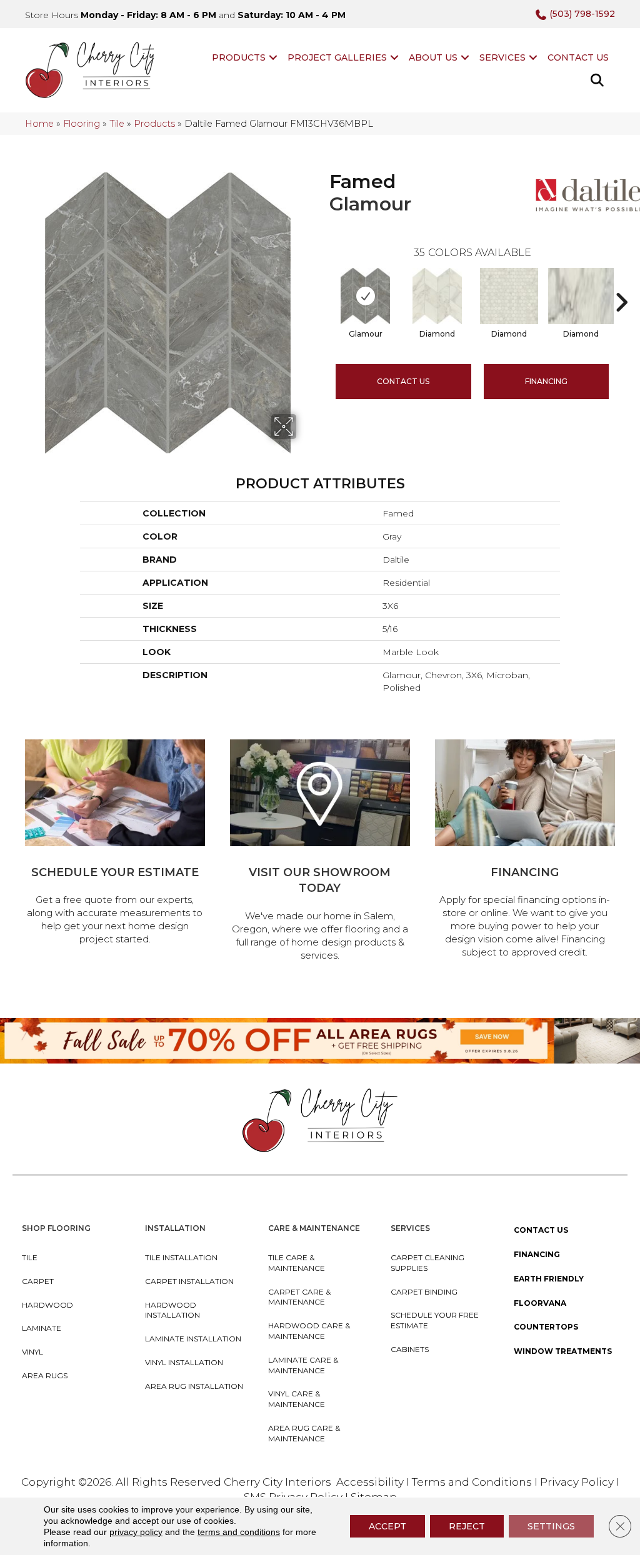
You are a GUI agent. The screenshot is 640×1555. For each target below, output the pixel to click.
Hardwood (47, 1305)
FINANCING (546, 381)
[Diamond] (436, 296)
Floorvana (540, 1303)
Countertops (546, 1326)
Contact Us (578, 57)
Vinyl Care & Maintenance (296, 1399)
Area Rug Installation (194, 1386)
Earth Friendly (549, 1278)
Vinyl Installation (184, 1362)
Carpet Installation (189, 1281)
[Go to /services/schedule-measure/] (115, 844)
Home (39, 123)
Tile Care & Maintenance (296, 1263)
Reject (467, 1526)
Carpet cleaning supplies (427, 1263)
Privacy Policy (578, 1482)
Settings (551, 1526)
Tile (116, 123)
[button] (273, 57)
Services (502, 57)
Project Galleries (337, 57)
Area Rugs (45, 1375)
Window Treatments (563, 1351)
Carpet (38, 1281)
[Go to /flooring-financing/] (525, 850)
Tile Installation (181, 1257)
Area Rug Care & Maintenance (304, 1433)
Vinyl (32, 1351)
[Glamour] (365, 296)
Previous (323, 283)
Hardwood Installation (172, 1310)
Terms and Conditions (472, 1482)
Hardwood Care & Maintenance (309, 1331)
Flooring (81, 123)
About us (433, 57)
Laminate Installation (193, 1338)
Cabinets (410, 1349)
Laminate (41, 1328)
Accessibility (370, 1482)
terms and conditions (239, 1532)
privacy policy (135, 1532)
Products (239, 57)
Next (621, 283)
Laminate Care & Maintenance (303, 1365)
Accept (387, 1526)
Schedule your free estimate (435, 1320)
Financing (537, 1254)
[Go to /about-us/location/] (320, 852)
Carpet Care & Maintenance (299, 1297)
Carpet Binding (424, 1291)
